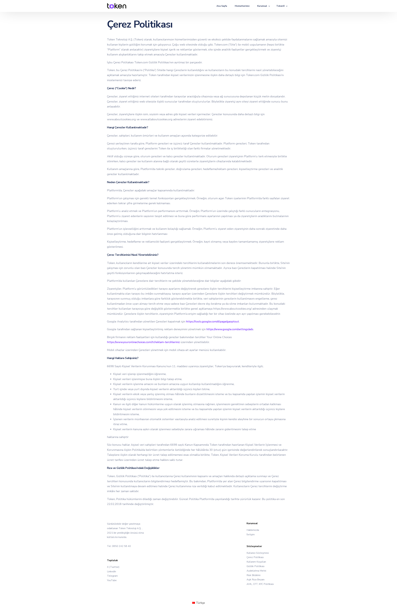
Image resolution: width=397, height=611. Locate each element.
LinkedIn (111, 571)
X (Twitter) (113, 567)
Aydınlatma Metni (256, 570)
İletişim (251, 534)
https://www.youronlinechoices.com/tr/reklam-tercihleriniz (143, 342)
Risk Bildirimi (253, 575)
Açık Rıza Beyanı (255, 579)
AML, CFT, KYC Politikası (260, 584)
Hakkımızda (253, 530)
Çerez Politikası (255, 557)
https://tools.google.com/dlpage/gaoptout (212, 321)
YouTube (112, 580)
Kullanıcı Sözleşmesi (258, 553)
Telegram (112, 576)
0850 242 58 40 (121, 546)
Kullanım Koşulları (256, 562)
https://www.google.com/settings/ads (229, 329)
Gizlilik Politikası (255, 566)
